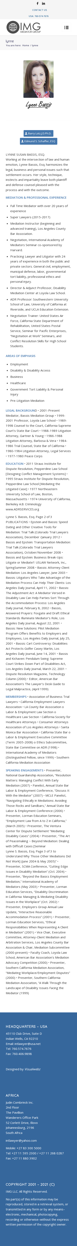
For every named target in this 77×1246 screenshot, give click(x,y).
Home (25, 45)
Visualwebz (32, 1069)
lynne (10, 41)
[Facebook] (37, 3)
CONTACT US (39, 9)
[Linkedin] (43, 3)
